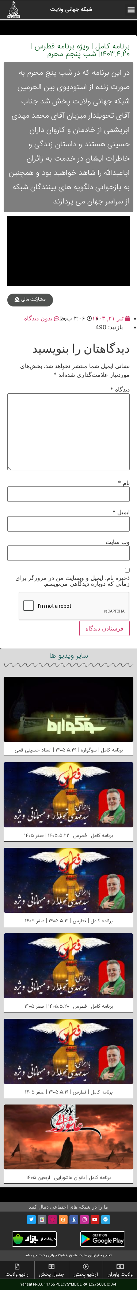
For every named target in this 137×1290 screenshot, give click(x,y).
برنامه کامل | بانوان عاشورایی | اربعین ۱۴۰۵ (68, 1177)
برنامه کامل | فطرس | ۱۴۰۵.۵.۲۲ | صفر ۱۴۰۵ (68, 835)
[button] (131, 10)
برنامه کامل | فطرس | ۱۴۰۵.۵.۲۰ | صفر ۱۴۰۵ (68, 1006)
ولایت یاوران (120, 1274)
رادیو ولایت (16, 1274)
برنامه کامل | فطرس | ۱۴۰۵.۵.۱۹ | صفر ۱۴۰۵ (69, 1092)
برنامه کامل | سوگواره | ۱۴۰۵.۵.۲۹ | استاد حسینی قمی (69, 750)
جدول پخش (51, 1274)
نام (124, 483)
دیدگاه (120, 389)
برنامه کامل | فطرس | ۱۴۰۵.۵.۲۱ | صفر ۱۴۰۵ (69, 921)
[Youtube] (95, 1219)
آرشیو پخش (85, 1274)
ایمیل (121, 512)
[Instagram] (84, 1219)
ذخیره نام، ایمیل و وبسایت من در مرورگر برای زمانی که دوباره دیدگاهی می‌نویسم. (72, 581)
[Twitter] (31, 1219)
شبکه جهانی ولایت (71, 9)
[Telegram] (105, 1219)
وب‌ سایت (118, 542)
